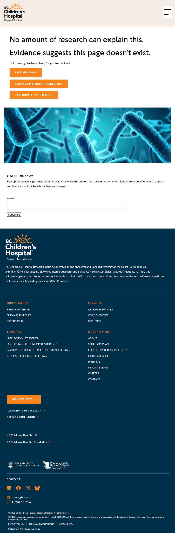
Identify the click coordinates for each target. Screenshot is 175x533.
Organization (99, 331)
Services (95, 303)
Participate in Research (24, 410)
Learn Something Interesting (39, 83)
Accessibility (66, 524)
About (92, 338)
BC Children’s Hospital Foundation (27, 442)
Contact (94, 379)
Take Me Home (26, 72)
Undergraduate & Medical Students (32, 344)
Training (14, 331)
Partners (94, 361)
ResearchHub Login (21, 417)
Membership (15, 321)
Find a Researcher (19, 315)
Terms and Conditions (41, 524)
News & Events (98, 367)
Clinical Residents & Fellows (27, 356)
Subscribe (14, 214)
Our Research (18, 303)
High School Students (22, 338)
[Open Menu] (167, 12)
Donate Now (22, 399)
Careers (93, 373)
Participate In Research (34, 95)
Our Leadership (98, 356)
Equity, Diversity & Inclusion (107, 350)
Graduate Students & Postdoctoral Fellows (38, 350)
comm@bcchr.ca (21, 497)
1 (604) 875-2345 (22, 502)
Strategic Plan (98, 344)
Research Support (100, 309)
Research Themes (19, 309)
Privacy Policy (16, 524)
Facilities (94, 321)
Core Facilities (98, 315)
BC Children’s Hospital (20, 435)
